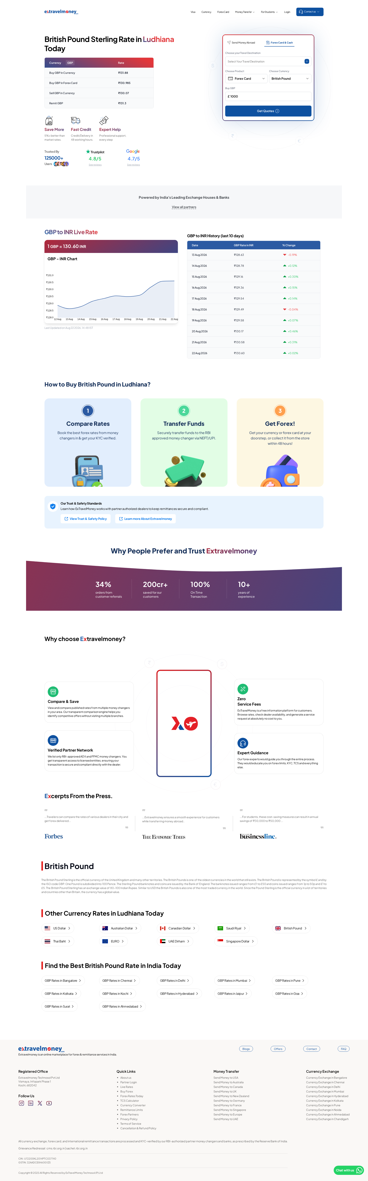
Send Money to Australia (229, 1082)
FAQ (343, 1049)
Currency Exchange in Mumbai (325, 1091)
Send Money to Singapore (230, 1109)
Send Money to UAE (226, 1119)
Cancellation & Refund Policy (138, 1128)
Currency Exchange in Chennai (325, 1082)
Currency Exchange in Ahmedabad (328, 1114)
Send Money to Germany (229, 1100)
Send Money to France (228, 1105)
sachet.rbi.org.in (77, 1148)
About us (125, 1077)
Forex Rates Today (131, 1096)
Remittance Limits (131, 1109)
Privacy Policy (129, 1119)
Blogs (246, 1049)
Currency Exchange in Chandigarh (327, 1119)
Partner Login (128, 1082)
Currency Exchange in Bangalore (326, 1077)
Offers (278, 1049)
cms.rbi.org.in (56, 1148)
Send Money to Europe (228, 1114)
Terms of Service (130, 1123)
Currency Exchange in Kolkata (324, 1100)
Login (287, 11)
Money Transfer (243, 11)
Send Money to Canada (228, 1086)
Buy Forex (126, 1091)
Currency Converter (133, 1105)
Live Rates (126, 1086)
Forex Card (223, 11)
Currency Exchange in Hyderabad (327, 1096)
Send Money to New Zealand (231, 1096)
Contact (311, 1049)
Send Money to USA (226, 1077)
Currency (206, 11)
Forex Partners (129, 1114)
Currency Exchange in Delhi (323, 1086)
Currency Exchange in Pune (323, 1105)
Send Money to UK (225, 1091)
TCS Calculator (129, 1100)
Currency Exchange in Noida (323, 1109)
